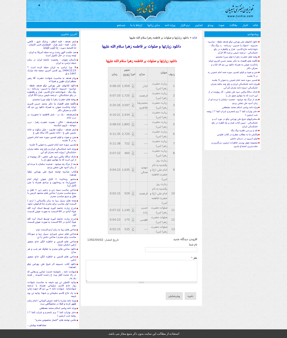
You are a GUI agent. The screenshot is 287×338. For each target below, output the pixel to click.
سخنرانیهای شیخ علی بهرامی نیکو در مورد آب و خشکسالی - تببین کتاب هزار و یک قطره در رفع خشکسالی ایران (235, 122)
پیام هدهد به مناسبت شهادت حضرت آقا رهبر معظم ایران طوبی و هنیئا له (51, 79)
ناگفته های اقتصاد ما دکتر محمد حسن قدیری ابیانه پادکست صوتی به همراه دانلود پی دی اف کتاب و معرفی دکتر (51, 107)
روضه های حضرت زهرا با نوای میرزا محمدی (54, 99)
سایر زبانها (153, 25)
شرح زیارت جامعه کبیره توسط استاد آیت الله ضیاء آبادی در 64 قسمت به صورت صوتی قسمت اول (51, 211)
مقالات (233, 25)
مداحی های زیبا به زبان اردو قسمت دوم (56, 229)
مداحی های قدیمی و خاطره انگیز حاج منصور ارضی (51, 258)
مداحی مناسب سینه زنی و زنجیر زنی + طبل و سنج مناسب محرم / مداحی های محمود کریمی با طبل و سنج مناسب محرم (51, 193)
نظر (194, 258)
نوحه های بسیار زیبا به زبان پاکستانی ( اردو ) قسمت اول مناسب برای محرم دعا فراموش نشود (51, 202)
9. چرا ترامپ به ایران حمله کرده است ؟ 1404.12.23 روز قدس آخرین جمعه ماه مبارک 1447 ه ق (51, 70)
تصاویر (199, 25)
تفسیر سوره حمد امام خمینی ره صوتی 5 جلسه (52, 144)
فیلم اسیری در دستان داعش (244, 138)
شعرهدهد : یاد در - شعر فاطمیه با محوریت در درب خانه (51, 116)
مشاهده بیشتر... (36, 325)
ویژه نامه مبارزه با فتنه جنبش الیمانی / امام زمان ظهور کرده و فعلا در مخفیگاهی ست (51, 302)
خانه (255, 25)
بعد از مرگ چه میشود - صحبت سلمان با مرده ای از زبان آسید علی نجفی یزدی (51, 165)
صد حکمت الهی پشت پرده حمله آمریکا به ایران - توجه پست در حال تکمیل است (51, 53)
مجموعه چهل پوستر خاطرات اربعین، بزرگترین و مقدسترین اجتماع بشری (234, 144)
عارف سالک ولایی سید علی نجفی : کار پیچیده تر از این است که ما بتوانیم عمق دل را (51, 158)
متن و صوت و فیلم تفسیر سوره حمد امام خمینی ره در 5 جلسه (51, 138)
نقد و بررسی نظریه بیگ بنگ (244, 130)
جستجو (121, 25)
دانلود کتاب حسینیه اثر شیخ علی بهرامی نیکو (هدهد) (51, 265)
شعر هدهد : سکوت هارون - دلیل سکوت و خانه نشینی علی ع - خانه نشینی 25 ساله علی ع (51, 131)
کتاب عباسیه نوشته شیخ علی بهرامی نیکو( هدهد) (51, 173)
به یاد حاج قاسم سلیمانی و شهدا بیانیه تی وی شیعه (51, 294)
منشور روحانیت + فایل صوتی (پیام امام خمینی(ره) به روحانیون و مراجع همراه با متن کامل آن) (51, 182)
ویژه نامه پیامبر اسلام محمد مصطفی (57, 308)
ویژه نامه (170, 25)
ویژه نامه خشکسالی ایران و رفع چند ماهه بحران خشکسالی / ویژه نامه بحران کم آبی (51, 150)
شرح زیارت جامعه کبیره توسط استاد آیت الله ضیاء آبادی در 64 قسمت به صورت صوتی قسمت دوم (51, 222)
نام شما (193, 244)
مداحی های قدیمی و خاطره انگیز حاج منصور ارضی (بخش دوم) (51, 243)
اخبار (245, 25)
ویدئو (210, 25)
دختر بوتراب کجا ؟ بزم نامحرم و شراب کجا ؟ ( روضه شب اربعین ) (51, 313)
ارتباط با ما (136, 25)
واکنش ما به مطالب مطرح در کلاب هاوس (237, 134)
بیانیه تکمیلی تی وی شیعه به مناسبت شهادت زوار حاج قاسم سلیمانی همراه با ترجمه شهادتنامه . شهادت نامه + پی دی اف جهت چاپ (51, 285)
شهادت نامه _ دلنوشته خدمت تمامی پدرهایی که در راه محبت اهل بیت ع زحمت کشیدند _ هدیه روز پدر (51, 275)
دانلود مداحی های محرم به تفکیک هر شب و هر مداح (51, 250)
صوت (221, 25)
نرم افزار (185, 25)
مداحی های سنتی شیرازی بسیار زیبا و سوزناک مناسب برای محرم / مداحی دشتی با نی (51, 235)
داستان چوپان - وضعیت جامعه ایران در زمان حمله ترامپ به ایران (51, 61)
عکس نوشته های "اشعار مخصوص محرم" (55, 320)
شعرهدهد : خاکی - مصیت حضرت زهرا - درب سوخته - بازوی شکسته (51, 123)
